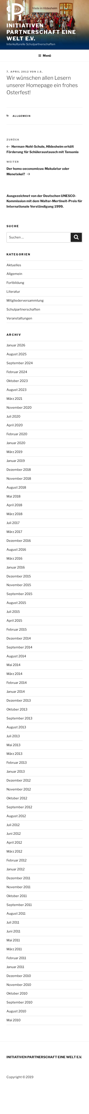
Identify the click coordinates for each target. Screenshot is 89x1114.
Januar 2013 (15, 772)
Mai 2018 (13, 496)
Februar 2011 (16, 958)
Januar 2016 (15, 567)
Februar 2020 (16, 434)
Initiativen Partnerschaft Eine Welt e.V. (41, 32)
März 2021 (14, 399)
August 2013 (16, 727)
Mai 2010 (13, 1020)
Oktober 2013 (16, 709)
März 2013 (14, 754)
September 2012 (19, 807)
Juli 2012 (13, 825)
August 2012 (16, 816)
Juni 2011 (13, 931)
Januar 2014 (15, 692)
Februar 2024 (16, 372)
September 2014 (19, 647)
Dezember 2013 (18, 700)
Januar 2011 (15, 967)
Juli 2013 (13, 736)
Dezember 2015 (18, 576)
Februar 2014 (16, 683)
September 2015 (19, 594)
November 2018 (18, 479)
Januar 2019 (15, 461)
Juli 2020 (13, 416)
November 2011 (18, 887)
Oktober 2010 (16, 993)
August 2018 (16, 487)
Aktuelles (13, 265)
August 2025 (16, 354)
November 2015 (18, 585)
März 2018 (14, 514)
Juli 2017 (13, 523)
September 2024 (19, 363)
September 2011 (19, 905)
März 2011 (14, 949)
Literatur (13, 292)
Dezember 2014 (18, 638)
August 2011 (15, 914)
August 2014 (16, 656)
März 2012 (14, 851)
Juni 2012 (13, 834)
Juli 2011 (12, 922)
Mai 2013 (13, 745)
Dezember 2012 (18, 780)
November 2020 (19, 408)
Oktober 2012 (16, 798)
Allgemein (22, 115)
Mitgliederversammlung (25, 300)
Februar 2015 (16, 629)
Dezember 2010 (18, 976)
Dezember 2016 (18, 541)
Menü (47, 55)
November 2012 (18, 789)
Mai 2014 (13, 665)
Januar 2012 (15, 869)
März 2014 (14, 674)
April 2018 (14, 505)
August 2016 (16, 550)
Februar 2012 (16, 860)
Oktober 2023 (17, 381)
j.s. (40, 71)
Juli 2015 (13, 612)
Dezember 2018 (18, 470)
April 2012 (14, 843)
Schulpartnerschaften (23, 309)
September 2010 (19, 1002)
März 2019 (14, 452)
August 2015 (16, 603)
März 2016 (14, 558)
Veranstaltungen (19, 318)
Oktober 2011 (16, 896)
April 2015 (14, 621)
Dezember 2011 (18, 878)
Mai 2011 (13, 940)
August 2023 (16, 390)
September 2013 (19, 718)
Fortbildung (15, 283)
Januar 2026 (15, 345)
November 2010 (18, 985)
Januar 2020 (15, 443)
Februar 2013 (16, 763)
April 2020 (14, 425)
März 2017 (14, 532)
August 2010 (16, 1011)
